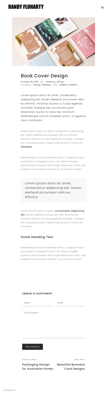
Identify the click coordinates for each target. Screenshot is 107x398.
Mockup (46, 84)
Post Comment (32, 347)
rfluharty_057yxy (55, 81)
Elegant (64, 84)
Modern (73, 84)
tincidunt (26, 146)
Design (37, 84)
